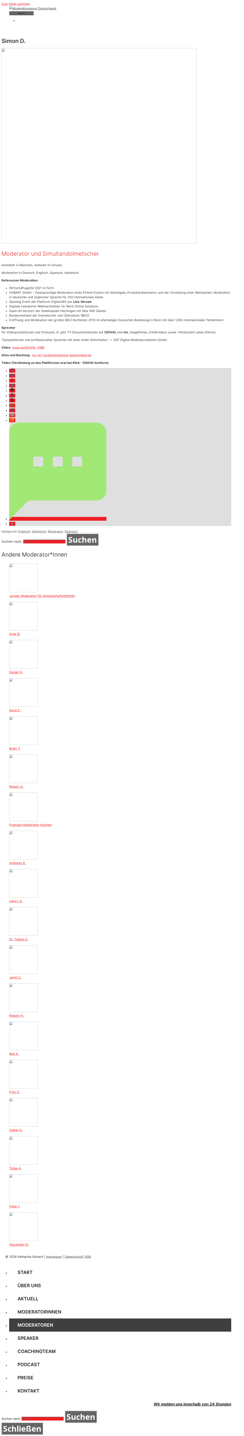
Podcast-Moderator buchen (30, 825)
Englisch (24, 531)
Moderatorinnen (39, 1312)
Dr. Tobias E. (18, 939)
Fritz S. (14, 1092)
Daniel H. (16, 672)
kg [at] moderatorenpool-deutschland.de (61, 355)
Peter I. (14, 1206)
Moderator (55, 531)
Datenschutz (74, 1257)
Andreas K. (17, 863)
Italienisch (39, 531)
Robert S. (16, 787)
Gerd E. (15, 710)
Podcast (29, 1364)
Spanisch (71, 531)
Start (25, 1272)
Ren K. (14, 1054)
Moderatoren (35, 1325)
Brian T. (15, 748)
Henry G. (16, 901)
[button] (12, 371)
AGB (88, 1257)
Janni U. (15, 977)
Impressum (54, 1257)
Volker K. (16, 1130)
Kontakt (28, 1391)
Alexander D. (19, 1245)
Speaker (28, 1338)
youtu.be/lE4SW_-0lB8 (28, 347)
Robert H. (16, 1016)
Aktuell (28, 1298)
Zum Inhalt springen (16, 4)
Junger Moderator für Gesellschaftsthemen (42, 596)
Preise (26, 1377)
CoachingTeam (37, 1351)
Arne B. (14, 634)
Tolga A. (15, 1168)
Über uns (29, 1285)
